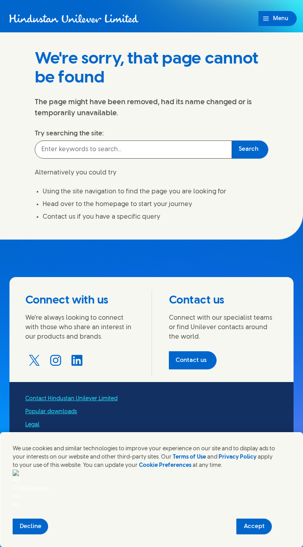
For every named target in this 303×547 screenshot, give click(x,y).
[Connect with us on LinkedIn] (77, 360)
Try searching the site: (69, 133)
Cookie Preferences (165, 465)
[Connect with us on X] (34, 360)
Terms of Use (189, 457)
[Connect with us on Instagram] (55, 360)
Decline (30, 526)
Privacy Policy (237, 457)
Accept (254, 526)
